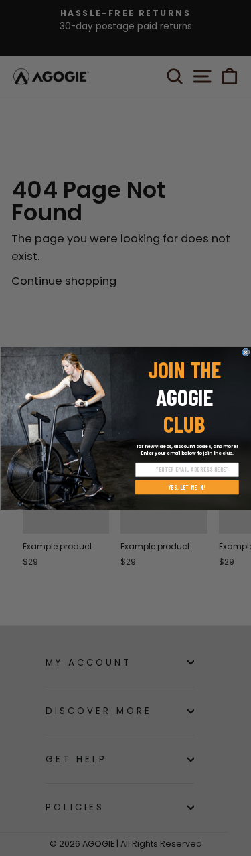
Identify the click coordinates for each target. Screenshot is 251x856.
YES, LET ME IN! (187, 487)
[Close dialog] (245, 352)
